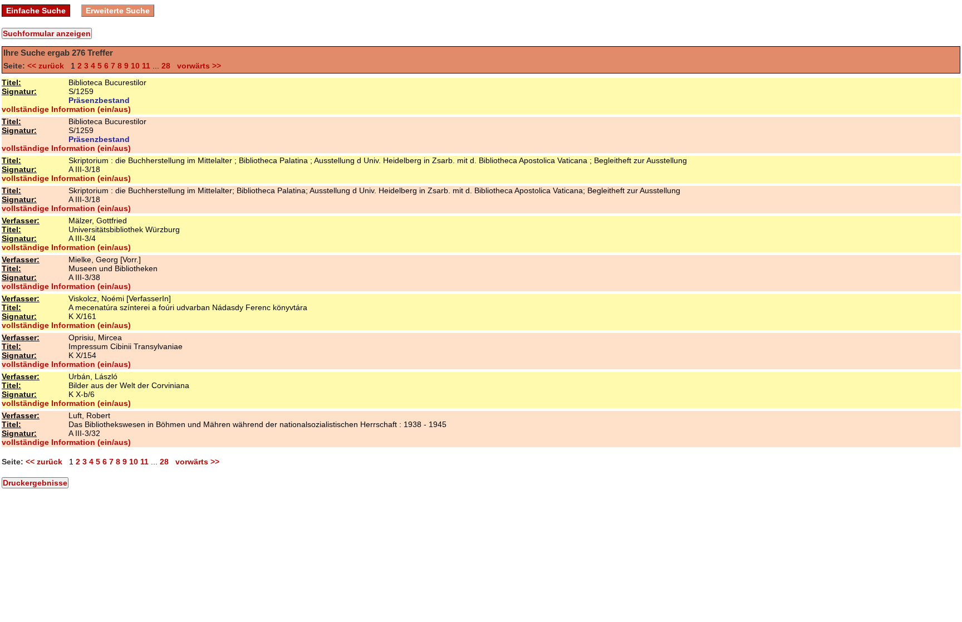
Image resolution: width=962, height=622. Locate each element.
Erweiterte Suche (118, 10)
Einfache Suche (36, 10)
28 (165, 65)
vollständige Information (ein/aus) (66, 109)
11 (146, 65)
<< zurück (47, 65)
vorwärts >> (197, 65)
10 (135, 65)
